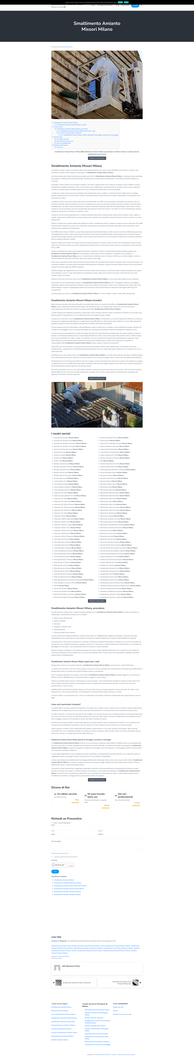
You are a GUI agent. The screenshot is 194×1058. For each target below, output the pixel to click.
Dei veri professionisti (62, 143)
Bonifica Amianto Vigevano (94, 1018)
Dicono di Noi (57, 137)
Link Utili (58, 147)
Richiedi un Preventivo (60, 145)
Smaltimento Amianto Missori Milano (64, 123)
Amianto (54, 941)
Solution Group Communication (126, 1054)
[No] (192, 2)
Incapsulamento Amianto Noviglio (96, 1034)
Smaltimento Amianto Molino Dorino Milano (69, 889)
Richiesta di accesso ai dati (122, 1014)
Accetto (120, 2)
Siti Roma (114, 1054)
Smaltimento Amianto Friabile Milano (64, 1018)
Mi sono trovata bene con (63, 141)
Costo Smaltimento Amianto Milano (63, 1014)
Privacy (115, 1011)
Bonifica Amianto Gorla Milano (95, 1026)
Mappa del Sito (118, 1007)
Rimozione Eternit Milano (59, 1011)
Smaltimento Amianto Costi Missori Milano (88, 948)
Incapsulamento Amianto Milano (62, 1036)
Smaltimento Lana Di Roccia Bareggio (98, 1045)
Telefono (101, 834)
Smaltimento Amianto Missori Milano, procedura (71, 129)
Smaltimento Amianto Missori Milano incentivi (70, 125)
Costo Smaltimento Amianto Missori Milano (115, 946)
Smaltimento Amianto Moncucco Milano (67, 892)
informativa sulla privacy (62, 853)
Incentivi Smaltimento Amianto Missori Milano (86, 951)
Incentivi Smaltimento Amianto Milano (64, 1032)
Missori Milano (58, 958)
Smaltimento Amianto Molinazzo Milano (67, 883)
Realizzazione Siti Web (104, 1054)
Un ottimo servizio (61, 139)
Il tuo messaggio (56, 841)
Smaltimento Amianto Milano (64, 880)
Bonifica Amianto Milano (59, 1040)
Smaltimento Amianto (63, 956)
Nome (52, 831)
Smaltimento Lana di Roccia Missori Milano (118, 948)
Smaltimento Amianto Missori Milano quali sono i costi (76, 131)
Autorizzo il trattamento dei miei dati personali (65, 857)
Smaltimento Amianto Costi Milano (63, 1022)
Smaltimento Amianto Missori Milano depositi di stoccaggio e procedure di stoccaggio (88, 135)
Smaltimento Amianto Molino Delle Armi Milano (70, 886)
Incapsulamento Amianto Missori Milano (117, 951)
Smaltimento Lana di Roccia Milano (63, 1025)
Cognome (100, 831)
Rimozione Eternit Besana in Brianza (97, 1042)
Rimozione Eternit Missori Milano (88, 946)
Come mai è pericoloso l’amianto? (69, 133)
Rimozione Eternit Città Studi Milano (97, 1010)
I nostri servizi (57, 127)
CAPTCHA (54, 860)
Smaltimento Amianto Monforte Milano (67, 894)
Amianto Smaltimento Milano (61, 1029)
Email (53, 834)
